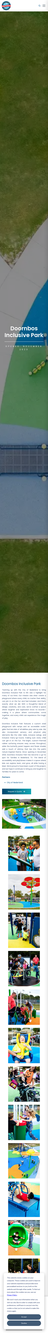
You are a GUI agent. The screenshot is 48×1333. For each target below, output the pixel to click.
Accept (24, 1317)
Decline (24, 1323)
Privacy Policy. (12, 1295)
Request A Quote (15, 791)
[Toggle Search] (39, 5)
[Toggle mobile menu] (44, 5)
